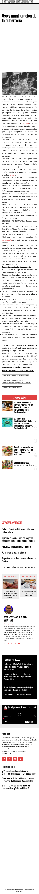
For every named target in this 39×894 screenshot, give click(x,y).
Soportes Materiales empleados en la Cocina (19, 560)
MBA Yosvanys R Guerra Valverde (16, 619)
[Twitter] (9, 68)
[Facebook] (4, 68)
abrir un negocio (13, 370)
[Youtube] (19, 643)
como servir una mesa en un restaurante (16, 375)
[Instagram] (8, 643)
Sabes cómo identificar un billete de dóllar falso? (18, 531)
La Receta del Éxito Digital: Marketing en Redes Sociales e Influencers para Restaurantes (23, 407)
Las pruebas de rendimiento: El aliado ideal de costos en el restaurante (10, 594)
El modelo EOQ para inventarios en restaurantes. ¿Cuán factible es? (16, 787)
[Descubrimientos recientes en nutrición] (7, 464)
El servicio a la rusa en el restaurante (19, 567)
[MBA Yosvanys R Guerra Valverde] (8, 609)
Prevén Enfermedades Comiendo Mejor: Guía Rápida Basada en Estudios (23, 451)
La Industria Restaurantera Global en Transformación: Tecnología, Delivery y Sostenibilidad (25, 423)
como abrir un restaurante (27, 373)
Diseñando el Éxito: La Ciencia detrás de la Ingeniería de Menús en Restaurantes (19, 779)
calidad (25, 123)
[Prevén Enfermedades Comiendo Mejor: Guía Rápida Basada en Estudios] (7, 451)
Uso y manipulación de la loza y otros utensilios (29, 593)
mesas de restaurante (10, 382)
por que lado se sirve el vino (12, 387)
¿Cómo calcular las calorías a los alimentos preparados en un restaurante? (19, 772)
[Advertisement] (19, 493)
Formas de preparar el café (14, 552)
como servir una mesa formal (12, 377)
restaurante (7, 240)
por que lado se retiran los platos (14, 385)
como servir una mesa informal (13, 380)
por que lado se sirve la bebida (12, 389)
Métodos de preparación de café (16, 546)
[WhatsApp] (18, 68)
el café (12, 175)
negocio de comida (24, 382)
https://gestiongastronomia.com (12, 624)
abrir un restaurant (26, 370)
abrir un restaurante (9, 373)
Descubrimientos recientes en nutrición (24, 464)
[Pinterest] (13, 68)
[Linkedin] (12, 643)
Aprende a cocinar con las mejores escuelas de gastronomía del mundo (18, 539)
